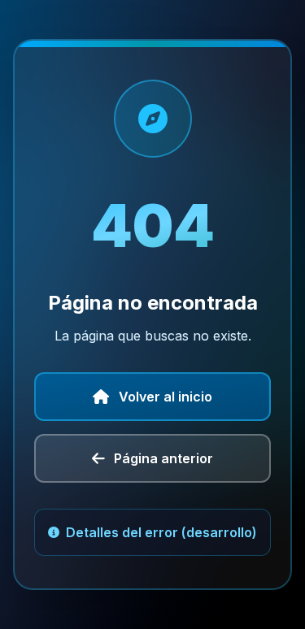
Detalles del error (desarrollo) (161, 532)
